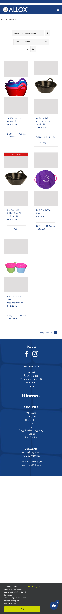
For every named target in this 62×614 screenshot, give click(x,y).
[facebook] (27, 354)
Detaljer (22, 134)
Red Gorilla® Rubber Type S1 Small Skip (43, 121)
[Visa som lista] (33, 49)
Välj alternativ (12, 135)
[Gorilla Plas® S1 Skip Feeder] (16, 87)
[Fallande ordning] (47, 33)
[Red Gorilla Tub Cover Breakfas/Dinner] (16, 265)
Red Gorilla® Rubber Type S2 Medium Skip (14, 213)
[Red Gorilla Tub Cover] (46, 179)
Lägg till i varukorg (42, 140)
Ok (22, 609)
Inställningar (33, 586)
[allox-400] (15, 8)
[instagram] (35, 354)
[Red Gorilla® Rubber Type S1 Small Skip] (46, 87)
